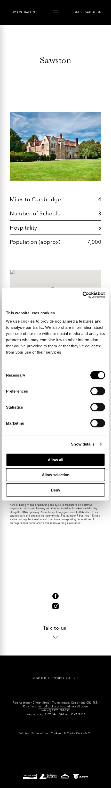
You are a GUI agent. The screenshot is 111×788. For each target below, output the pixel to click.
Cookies (56, 733)
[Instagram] (55, 606)
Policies (24, 733)
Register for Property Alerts (55, 678)
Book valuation (22, 12)
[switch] (97, 391)
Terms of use (39, 733)
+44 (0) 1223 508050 (55, 710)
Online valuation (87, 12)
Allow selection (55, 475)
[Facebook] (55, 596)
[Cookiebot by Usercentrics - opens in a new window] (82, 294)
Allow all (55, 459)
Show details (82, 444)
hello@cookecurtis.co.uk (54, 706)
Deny (55, 490)
